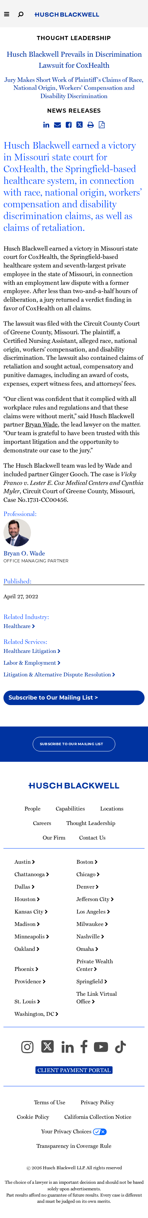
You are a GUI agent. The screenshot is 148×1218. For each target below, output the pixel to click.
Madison (25, 924)
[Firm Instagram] (30, 1050)
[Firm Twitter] (51, 1050)
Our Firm (54, 837)
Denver (86, 886)
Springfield (90, 981)
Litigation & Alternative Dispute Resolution (57, 674)
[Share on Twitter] (79, 125)
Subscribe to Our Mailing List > (53, 697)
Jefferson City (93, 899)
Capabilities (70, 808)
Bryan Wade (41, 424)
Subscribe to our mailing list (71, 744)
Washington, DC (34, 1014)
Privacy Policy (97, 1102)
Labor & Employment (30, 662)
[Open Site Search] (21, 13)
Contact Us (92, 837)
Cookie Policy (33, 1117)
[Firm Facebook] (87, 1050)
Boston (85, 861)
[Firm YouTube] (104, 1050)
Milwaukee (90, 924)
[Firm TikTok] (120, 1050)
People (32, 808)
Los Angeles (91, 911)
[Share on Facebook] (68, 125)
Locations (112, 808)
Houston (25, 899)
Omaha (85, 949)
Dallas (23, 886)
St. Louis (25, 1001)
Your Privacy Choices (67, 1131)
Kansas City (29, 911)
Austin (23, 861)
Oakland (25, 949)
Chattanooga (30, 874)
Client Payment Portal (74, 1070)
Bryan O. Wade (24, 553)
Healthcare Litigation (30, 651)
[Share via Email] (57, 125)
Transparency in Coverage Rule (74, 1146)
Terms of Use (49, 1102)
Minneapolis (30, 936)
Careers (42, 823)
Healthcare (17, 626)
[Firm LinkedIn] (71, 1050)
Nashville (88, 936)
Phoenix (24, 969)
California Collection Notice (97, 1117)
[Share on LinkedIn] (46, 125)
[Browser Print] (91, 125)
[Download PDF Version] (101, 125)
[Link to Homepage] (67, 15)
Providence (28, 981)
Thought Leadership (74, 38)
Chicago (86, 874)
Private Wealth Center (94, 965)
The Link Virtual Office (96, 997)
